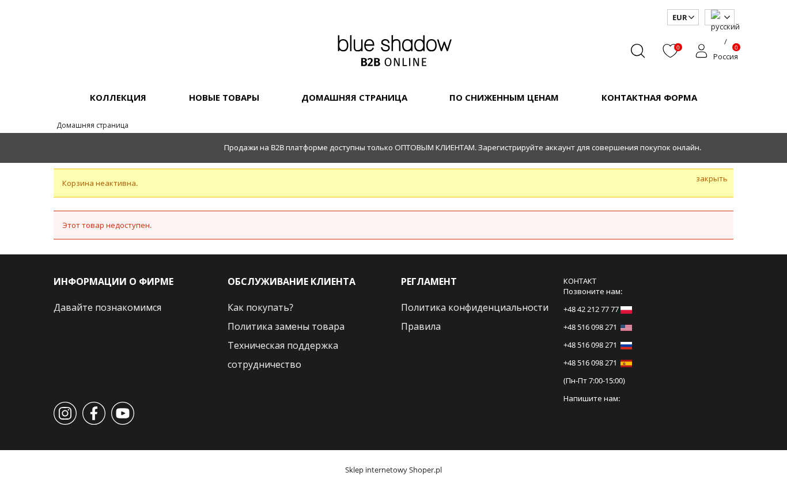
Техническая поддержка (283, 345)
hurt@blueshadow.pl (599, 416)
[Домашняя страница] (393, 49)
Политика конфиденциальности (474, 307)
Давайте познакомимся (107, 307)
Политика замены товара (286, 326)
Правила (421, 326)
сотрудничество (264, 364)
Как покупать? (260, 307)
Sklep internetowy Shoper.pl (393, 469)
